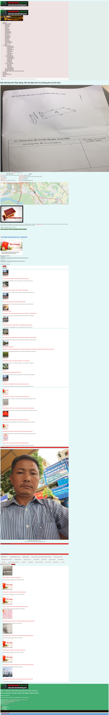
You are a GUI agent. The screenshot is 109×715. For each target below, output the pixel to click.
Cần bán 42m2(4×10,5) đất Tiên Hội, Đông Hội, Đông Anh (14, 650)
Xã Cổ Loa (7, 39)
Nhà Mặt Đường (10, 67)
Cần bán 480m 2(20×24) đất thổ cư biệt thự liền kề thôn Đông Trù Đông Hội (18, 679)
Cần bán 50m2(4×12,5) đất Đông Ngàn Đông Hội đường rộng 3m (15, 606)
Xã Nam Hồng (7, 31)
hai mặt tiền (39, 224)
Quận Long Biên (8, 43)
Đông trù (44, 559)
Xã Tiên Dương (8, 33)
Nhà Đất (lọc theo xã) (7, 23)
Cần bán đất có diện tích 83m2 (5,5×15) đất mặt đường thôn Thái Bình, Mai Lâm (18, 621)
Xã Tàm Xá (7, 38)
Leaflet (53, 203)
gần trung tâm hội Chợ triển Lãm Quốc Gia (41, 556)
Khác (6, 44)
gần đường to (52, 559)
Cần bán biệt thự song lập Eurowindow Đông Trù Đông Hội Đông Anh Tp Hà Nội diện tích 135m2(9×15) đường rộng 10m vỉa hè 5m (28, 349)
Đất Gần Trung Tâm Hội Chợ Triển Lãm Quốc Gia (14, 70)
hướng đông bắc (10, 47)
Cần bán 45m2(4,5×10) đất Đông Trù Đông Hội (12, 577)
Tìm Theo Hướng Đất (9, 46)
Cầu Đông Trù (5, 346)
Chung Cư (5, 72)
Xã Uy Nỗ (7, 34)
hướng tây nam (10, 51)
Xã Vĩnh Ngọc (7, 35)
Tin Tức (4, 75)
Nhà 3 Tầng (9, 66)
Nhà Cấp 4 (9, 64)
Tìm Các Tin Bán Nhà (9, 63)
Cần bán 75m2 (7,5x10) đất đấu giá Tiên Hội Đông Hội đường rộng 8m (14, 257)
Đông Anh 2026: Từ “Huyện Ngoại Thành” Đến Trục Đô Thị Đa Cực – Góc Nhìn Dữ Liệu (20, 313)
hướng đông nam (10, 49)
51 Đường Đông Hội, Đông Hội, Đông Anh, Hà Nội (17, 699)
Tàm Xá (14, 172)
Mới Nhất (4, 266)
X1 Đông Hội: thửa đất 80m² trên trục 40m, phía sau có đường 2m (16, 278)
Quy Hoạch (5, 73)
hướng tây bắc (10, 53)
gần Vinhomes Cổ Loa (6, 559)
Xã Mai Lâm (7, 25)
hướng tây (9, 52)
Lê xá (62, 562)
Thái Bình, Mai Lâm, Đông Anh (13, 562)
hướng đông (9, 48)
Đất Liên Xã (9, 60)
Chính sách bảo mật (4, 704)
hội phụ (24, 562)
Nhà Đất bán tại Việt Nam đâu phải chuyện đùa (12, 372)
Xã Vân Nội (7, 26)
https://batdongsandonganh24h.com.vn (11, 700)
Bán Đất (2, 229)
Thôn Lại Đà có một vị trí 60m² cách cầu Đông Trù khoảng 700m (15, 290)
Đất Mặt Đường (10, 57)
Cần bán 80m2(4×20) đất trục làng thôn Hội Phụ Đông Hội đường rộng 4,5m (18, 431)
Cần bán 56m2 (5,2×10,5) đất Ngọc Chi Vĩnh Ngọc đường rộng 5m (16, 419)
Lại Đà (3, 562)
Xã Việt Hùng (7, 40)
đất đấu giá (6, 229)
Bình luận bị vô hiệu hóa (5, 255)
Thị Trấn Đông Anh (8, 41)
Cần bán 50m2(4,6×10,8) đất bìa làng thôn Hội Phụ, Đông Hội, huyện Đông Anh (18, 664)
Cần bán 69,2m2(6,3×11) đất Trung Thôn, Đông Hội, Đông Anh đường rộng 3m (18, 635)
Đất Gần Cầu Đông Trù (9, 69)
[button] (34, 192)
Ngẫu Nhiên (5, 268)
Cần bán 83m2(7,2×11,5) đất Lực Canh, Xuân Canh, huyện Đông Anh (16, 396)
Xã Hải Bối (7, 30)
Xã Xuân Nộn (7, 37)
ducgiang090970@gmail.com (8, 701)
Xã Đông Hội (7, 24)
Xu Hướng (5, 267)
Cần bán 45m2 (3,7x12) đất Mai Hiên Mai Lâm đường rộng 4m (12, 261)
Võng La (6, 28)
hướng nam (9, 50)
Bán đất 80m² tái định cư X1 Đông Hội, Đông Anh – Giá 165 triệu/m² (16, 360)
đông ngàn (60, 559)
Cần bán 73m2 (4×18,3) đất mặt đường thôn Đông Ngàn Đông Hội (16, 442)
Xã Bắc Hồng (7, 29)
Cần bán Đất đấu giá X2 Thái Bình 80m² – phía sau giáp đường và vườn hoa (17, 325)
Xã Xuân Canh (7, 36)
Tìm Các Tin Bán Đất (9, 55)
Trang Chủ (5, 22)
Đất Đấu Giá (9, 62)
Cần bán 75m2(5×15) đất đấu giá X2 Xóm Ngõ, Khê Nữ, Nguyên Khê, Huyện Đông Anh (19, 337)
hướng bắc (9, 54)
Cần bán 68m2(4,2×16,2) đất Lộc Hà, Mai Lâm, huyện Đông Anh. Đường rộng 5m (18, 408)
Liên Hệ (4, 76)
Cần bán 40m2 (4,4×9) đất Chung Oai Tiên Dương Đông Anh (14, 592)
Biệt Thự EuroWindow (9, 68)
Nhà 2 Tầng (9, 65)
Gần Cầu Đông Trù (15, 556)
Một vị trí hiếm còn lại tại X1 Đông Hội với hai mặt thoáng (14, 301)
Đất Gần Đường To (11, 58)
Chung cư (4, 370)
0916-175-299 (6, 703)
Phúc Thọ (47, 562)
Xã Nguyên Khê (8, 32)
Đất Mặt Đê (9, 61)
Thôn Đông (24, 229)
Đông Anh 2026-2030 (7, 74)
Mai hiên (30, 562)
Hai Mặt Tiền (9, 59)
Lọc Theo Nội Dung (6, 45)
